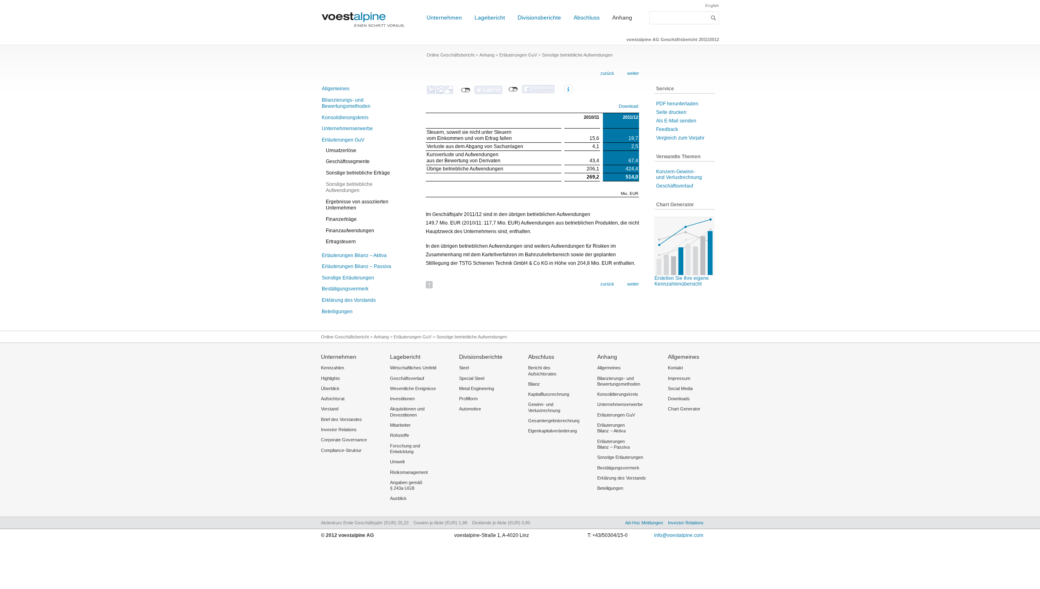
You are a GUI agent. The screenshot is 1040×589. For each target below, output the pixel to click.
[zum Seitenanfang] (429, 282)
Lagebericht (489, 17)
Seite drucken (671, 112)
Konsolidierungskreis (345, 117)
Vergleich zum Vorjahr (680, 138)
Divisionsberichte (539, 17)
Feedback (667, 129)
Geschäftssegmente (348, 161)
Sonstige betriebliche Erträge (358, 173)
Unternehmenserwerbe (347, 128)
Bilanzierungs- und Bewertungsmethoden (346, 103)
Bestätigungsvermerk (345, 289)
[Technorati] (431, 90)
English (712, 5)
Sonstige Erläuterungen (348, 278)
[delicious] (449, 90)
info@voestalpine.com (678, 535)
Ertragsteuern (341, 241)
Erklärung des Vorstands (349, 300)
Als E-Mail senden (676, 121)
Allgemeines (335, 89)
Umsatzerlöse (341, 150)
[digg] (440, 90)
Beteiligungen (337, 311)
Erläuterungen (354, 255)
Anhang (622, 17)
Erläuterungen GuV (343, 140)
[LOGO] (365, 30)
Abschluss (587, 17)
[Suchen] (713, 18)
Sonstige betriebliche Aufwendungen (349, 187)
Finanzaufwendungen (350, 230)
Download (628, 106)
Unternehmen (444, 17)
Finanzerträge (341, 219)
